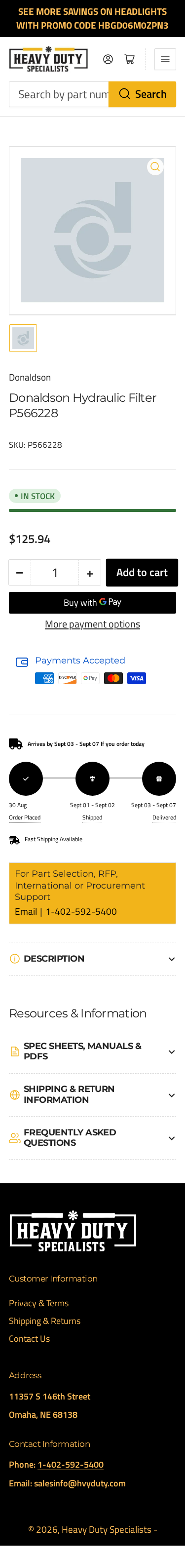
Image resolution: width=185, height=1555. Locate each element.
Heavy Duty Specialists (106, 1529)
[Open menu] (165, 59)
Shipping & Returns (44, 1320)
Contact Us (29, 1338)
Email (27, 911)
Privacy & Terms (39, 1303)
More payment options (92, 624)
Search (151, 94)
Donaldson (30, 377)
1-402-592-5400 (81, 911)
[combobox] (92, 94)
